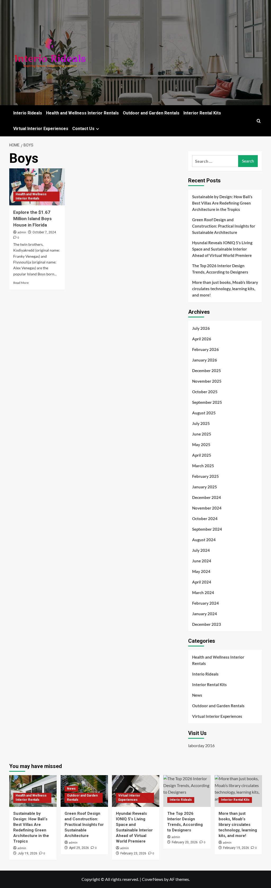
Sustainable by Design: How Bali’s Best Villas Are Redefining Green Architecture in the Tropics (222, 203)
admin (21, 232)
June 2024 (201, 560)
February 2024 (205, 603)
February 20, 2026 (185, 842)
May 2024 (201, 571)
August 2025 (204, 412)
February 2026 (205, 349)
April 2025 (201, 455)
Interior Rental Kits (202, 112)
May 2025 (201, 444)
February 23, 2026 (133, 853)
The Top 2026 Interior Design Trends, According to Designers (220, 268)
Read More (21, 283)
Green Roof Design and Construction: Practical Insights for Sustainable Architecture (223, 226)
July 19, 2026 (27, 853)
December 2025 (206, 370)
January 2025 (204, 486)
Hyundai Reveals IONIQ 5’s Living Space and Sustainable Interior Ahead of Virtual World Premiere (222, 249)
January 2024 (204, 613)
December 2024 (206, 497)
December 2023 (206, 624)
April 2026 (201, 338)
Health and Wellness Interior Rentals (82, 112)
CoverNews (152, 879)
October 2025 (205, 391)
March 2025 (203, 465)
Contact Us (83, 128)
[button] (258, 121)
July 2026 (201, 328)
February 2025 (205, 476)
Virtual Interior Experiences (40, 128)
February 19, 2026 (236, 848)
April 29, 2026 (79, 848)
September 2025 (207, 402)
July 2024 (201, 550)
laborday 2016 (201, 745)
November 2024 (207, 508)
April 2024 (201, 582)
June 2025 (201, 434)
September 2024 (207, 529)
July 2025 (201, 423)
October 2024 (205, 518)
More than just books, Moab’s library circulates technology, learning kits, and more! (225, 288)
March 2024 (203, 592)
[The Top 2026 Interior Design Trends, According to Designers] (187, 791)
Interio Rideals (27, 112)
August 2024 (204, 539)
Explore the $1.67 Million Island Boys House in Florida (32, 219)
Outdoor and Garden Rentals (151, 112)
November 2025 (207, 381)
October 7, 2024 (44, 232)
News (197, 695)
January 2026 (204, 360)
